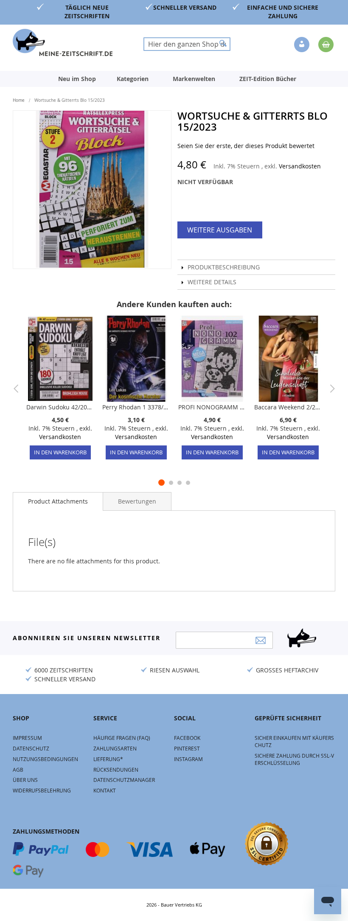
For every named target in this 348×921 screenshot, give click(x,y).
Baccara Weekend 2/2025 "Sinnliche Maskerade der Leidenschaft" (288, 407)
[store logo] (62, 42)
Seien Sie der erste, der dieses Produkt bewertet (245, 146)
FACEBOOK (187, 737)
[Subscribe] (260, 640)
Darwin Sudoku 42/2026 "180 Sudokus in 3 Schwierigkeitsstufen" (60, 407)
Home (19, 100)
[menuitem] (77, 79)
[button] (302, 44)
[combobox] (186, 44)
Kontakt (104, 790)
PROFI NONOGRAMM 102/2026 (212, 407)
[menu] (174, 79)
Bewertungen (137, 501)
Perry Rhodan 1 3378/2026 (136, 407)
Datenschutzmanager (124, 779)
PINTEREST (187, 748)
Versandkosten (300, 166)
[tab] (58, 501)
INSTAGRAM (188, 759)
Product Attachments (58, 501)
